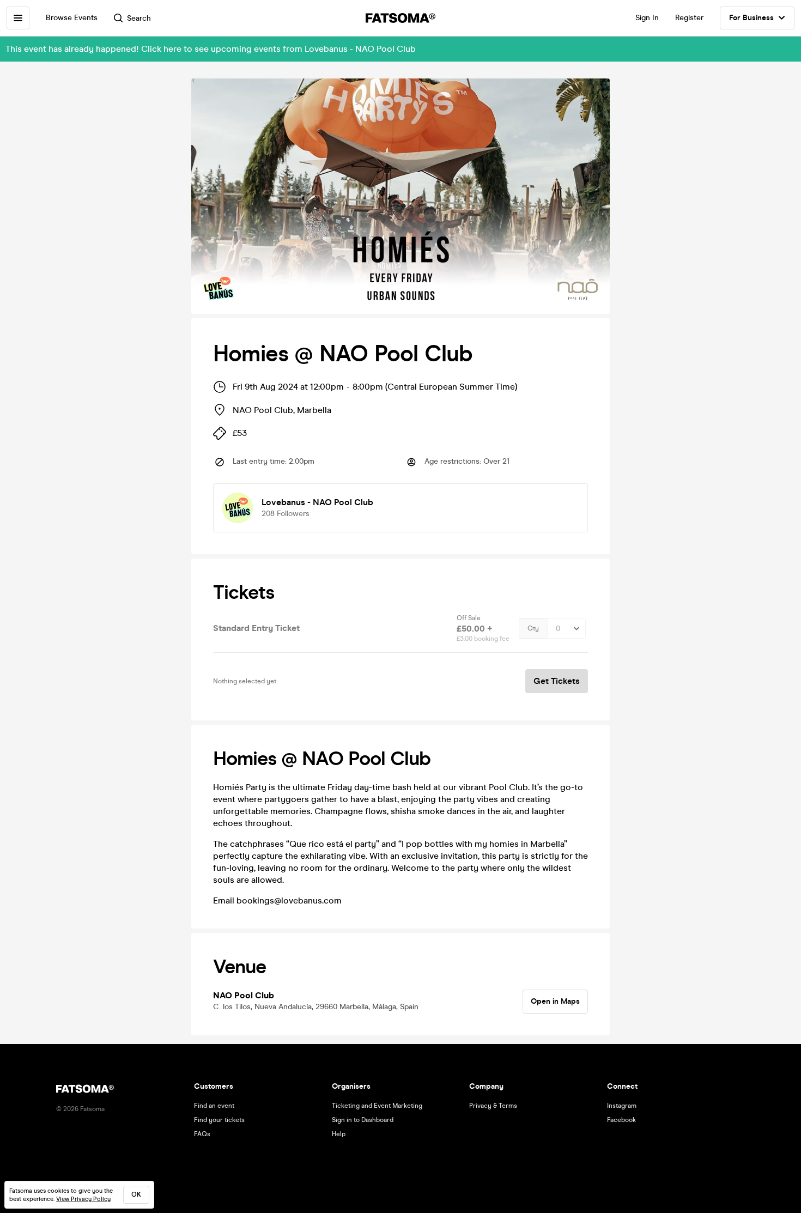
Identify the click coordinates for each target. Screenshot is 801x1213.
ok (136, 1194)
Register (689, 17)
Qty (533, 628)
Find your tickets (219, 1120)
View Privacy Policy (83, 1199)
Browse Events (72, 17)
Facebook (621, 1120)
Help (338, 1134)
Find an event (214, 1105)
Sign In (647, 17)
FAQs (202, 1134)
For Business (751, 17)
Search (139, 18)
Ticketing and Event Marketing (377, 1105)
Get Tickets (556, 681)
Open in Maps (555, 1001)
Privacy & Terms (493, 1105)
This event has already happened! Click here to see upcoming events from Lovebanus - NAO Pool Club (210, 49)
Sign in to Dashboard (362, 1120)
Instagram (621, 1105)
